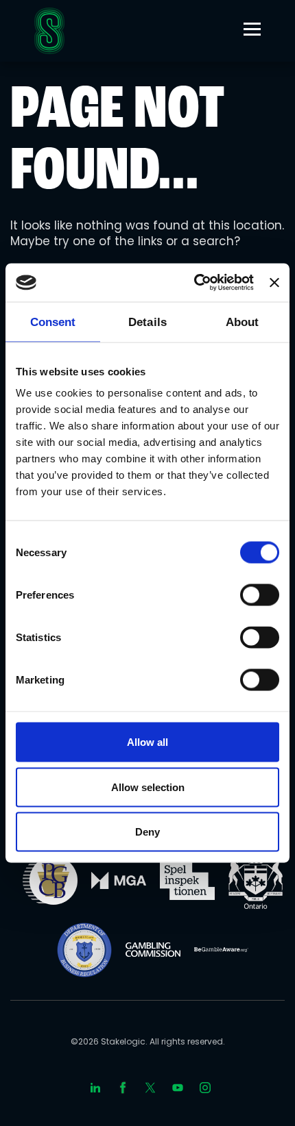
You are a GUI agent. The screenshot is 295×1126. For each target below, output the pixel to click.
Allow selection (148, 786)
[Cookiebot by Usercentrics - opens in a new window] (194, 283)
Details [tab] (147, 321)
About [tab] (242, 321)
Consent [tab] (53, 321)
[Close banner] (274, 282)
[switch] (259, 595)
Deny (147, 832)
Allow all (147, 742)
